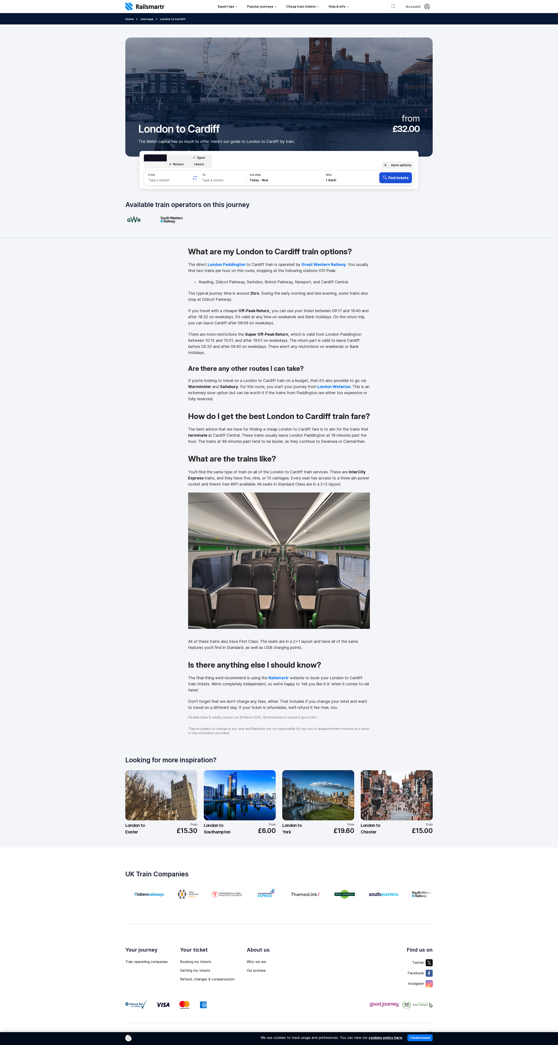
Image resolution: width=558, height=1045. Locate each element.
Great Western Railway (323, 264)
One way (157, 164)
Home (129, 19)
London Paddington (226, 264)
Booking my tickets (195, 961)
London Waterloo (333, 386)
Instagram (416, 983)
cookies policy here (385, 1037)
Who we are (256, 961)
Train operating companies (146, 961)
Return (178, 164)
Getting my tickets (195, 970)
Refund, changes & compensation (207, 979)
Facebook (416, 973)
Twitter (418, 962)
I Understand (420, 1038)
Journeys (146, 19)
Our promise (256, 970)
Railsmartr (279, 678)
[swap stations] (195, 177)
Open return (199, 161)
